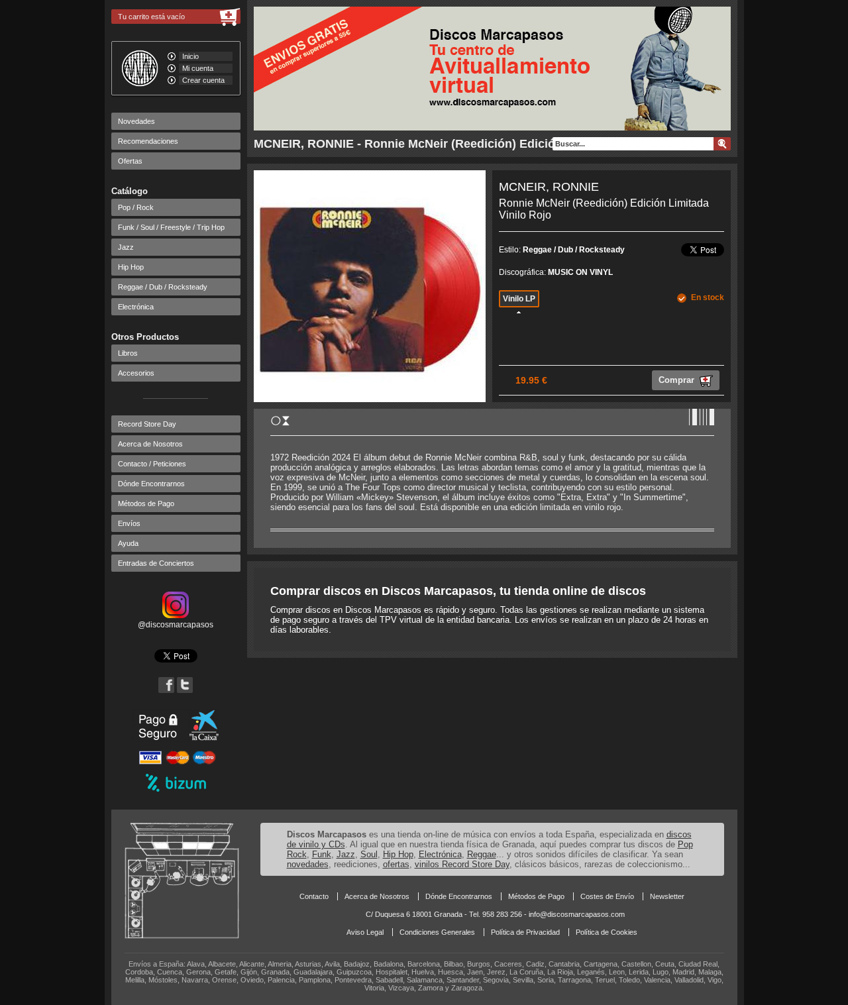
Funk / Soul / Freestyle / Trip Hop (171, 227)
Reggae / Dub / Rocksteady (162, 287)
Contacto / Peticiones (152, 464)
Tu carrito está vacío (151, 17)
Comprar (678, 380)
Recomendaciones (148, 141)
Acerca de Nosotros (150, 444)
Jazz (126, 247)
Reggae (481, 854)
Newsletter (667, 896)
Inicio (190, 56)
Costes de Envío (607, 896)
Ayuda (128, 543)
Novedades (136, 121)
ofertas (396, 864)
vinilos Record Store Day (462, 864)
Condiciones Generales (437, 932)
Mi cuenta (197, 68)
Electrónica (136, 307)
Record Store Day (147, 424)
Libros (128, 353)
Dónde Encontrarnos (151, 484)
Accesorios (136, 373)
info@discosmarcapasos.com (577, 914)
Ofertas (130, 161)
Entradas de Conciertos (156, 563)
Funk (321, 854)
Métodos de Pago (146, 503)
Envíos (129, 523)
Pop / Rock (136, 207)
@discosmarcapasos (175, 624)
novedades (308, 864)
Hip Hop (131, 267)
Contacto (314, 896)
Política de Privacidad (525, 932)
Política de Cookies (606, 932)
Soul (369, 854)
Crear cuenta (203, 80)
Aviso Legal (365, 932)
